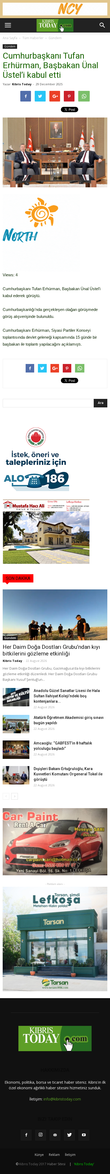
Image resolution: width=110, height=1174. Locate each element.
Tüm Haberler (33, 38)
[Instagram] (40, 1135)
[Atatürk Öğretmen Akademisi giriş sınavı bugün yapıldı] (16, 724)
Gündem (55, 38)
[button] (102, 25)
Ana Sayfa (10, 38)
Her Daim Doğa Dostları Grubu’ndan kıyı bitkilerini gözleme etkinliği (51, 650)
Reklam (54, 1154)
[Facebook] (26, 1135)
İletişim (70, 1154)
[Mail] (55, 1135)
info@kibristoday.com (62, 1099)
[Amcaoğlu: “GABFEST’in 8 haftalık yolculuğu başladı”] (16, 749)
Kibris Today (22, 84)
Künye (39, 1154)
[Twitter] (69, 1135)
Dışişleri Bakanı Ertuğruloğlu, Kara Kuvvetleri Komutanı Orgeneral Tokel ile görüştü (68, 774)
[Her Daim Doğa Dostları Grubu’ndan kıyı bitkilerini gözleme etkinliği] (55, 615)
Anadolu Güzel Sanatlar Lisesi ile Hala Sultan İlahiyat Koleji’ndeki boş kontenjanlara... (67, 696)
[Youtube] (83, 1135)
